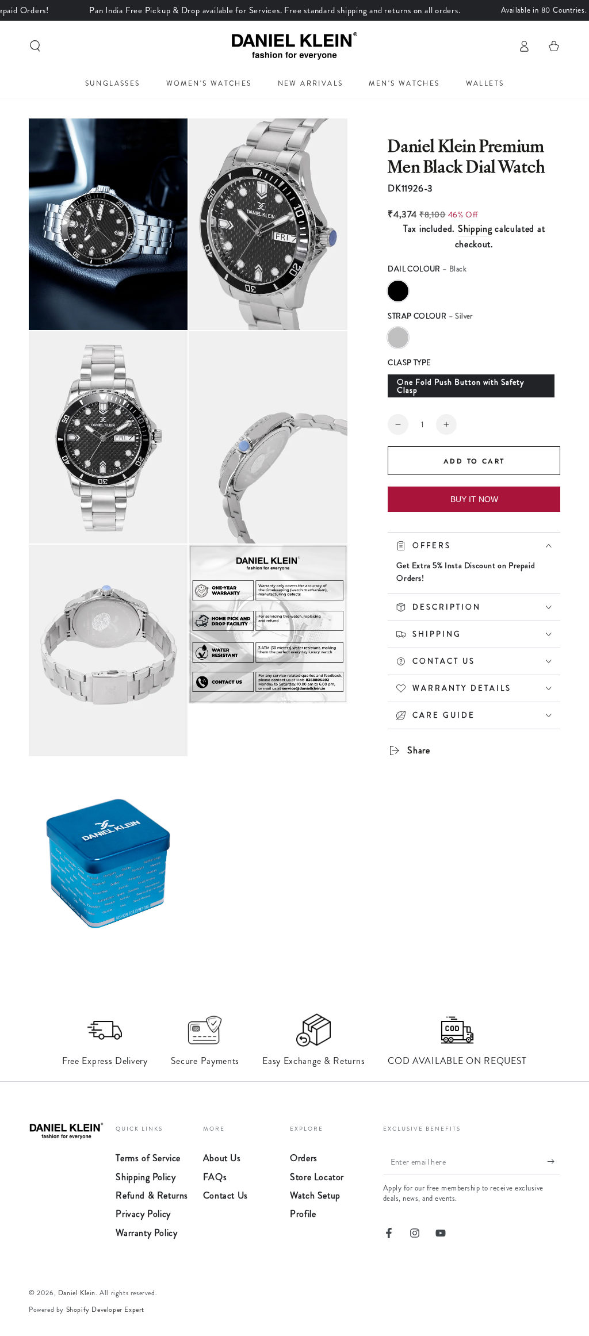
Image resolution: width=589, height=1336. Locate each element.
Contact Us (225, 1195)
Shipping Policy (145, 1177)
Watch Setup (315, 1195)
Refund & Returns (152, 1195)
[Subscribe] (553, 1161)
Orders (304, 1158)
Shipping (475, 228)
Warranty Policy (146, 1232)
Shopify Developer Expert (105, 1309)
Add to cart (473, 461)
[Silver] (398, 337)
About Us (222, 1158)
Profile (303, 1213)
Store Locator (317, 1177)
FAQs (215, 1177)
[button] (35, 46)
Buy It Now (474, 499)
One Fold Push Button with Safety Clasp (461, 386)
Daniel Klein (76, 1293)
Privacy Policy (143, 1213)
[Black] (398, 291)
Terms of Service (148, 1158)
